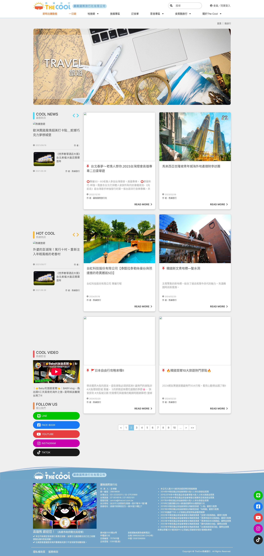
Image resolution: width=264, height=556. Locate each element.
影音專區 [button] (155, 13)
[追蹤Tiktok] (258, 539)
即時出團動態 (50, 13)
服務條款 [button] (53, 551)
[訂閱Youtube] (258, 517)
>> (192, 427)
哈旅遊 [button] (92, 13)
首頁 (219, 23)
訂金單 (135, 13)
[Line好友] (258, 495)
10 (174, 427)
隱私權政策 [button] (39, 551)
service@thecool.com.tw (121, 500)
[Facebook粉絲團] (258, 506)
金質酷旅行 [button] (181, 13)
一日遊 (72, 13)
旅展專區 (115, 13)
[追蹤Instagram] (258, 528)
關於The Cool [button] (210, 13)
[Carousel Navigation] (76, 116)
